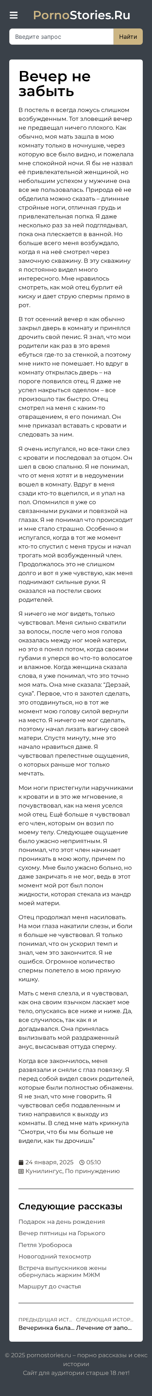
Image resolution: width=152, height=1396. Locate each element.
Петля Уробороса (45, 1245)
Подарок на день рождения (61, 1221)
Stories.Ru (82, 15)
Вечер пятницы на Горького (61, 1233)
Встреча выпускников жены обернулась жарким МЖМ (62, 1271)
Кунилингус (43, 1171)
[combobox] (61, 36)
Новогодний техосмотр (54, 1256)
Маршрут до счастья (49, 1286)
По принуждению (92, 1171)
